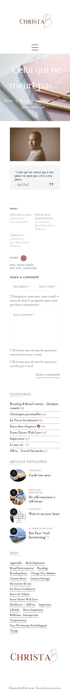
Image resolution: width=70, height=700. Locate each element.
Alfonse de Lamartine (20, 214)
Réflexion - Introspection (24, 614)
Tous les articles (31, 100)
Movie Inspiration (33, 609)
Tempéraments (18, 620)
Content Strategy (40, 578)
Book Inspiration (35, 562)
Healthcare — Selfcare (22, 604)
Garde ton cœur (40, 475)
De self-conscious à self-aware (42, 499)
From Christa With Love (25, 432)
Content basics (18, 578)
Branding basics (18, 573)
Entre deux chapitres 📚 (25, 426)
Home (8, 100)
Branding (42, 568)
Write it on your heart (44, 514)
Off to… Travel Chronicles (26, 451)
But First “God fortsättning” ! (39, 535)
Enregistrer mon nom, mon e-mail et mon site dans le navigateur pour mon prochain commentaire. (34, 300)
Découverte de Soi (20, 583)
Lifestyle (14, 609)
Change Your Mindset (43, 573)
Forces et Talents (19, 594)
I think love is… (17, 235)
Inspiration (30, 268)
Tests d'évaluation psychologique (28, 625)
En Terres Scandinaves (24, 420)
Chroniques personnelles (25, 414)
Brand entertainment (22, 568)
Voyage (14, 630)
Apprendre (16, 562)
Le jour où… (17, 444)
